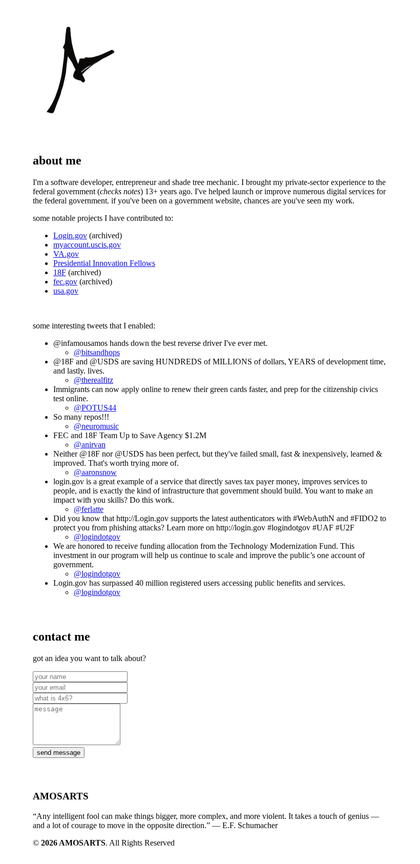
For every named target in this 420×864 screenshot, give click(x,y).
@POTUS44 (95, 407)
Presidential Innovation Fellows (104, 263)
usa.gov (65, 290)
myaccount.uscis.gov (87, 244)
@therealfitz (93, 380)
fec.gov (65, 281)
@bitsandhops (97, 352)
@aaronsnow (95, 472)
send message (58, 752)
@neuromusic (96, 426)
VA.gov (66, 254)
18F (59, 272)
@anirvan (90, 444)
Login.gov (70, 235)
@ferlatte (88, 509)
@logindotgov (97, 536)
